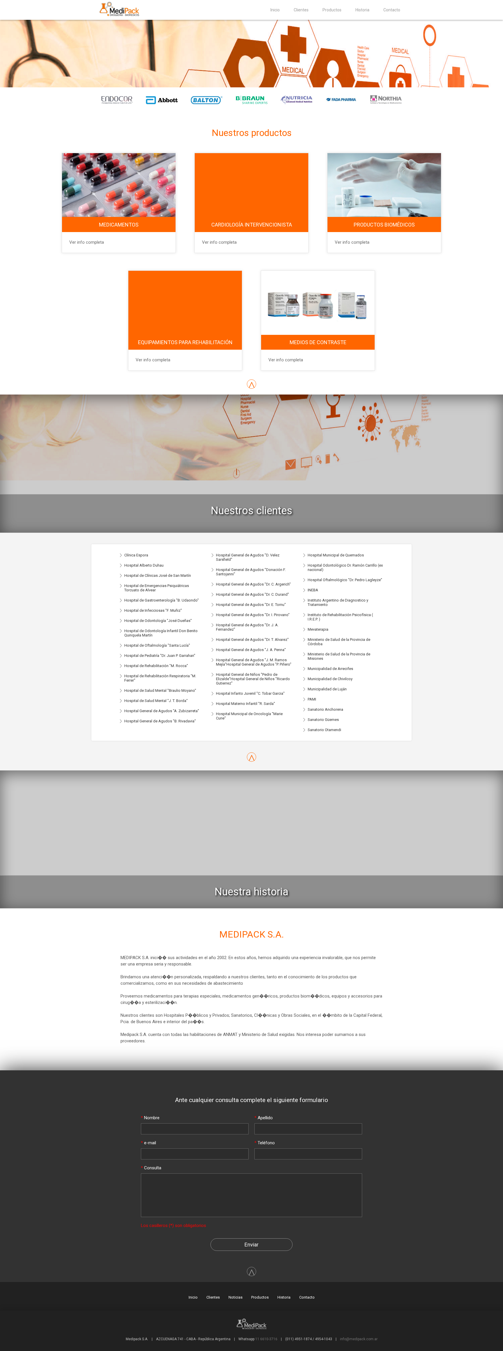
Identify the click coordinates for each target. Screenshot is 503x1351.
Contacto (391, 10)
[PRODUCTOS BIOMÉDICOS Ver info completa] (384, 147)
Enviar (251, 1245)
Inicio (275, 10)
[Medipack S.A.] (121, 16)
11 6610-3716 (266, 1339)
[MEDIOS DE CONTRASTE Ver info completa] (318, 264)
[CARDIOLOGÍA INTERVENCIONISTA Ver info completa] (252, 147)
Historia (362, 10)
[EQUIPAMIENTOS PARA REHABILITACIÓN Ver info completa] (185, 264)
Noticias (235, 1297)
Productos (332, 10)
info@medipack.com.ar (359, 1339)
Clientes (301, 10)
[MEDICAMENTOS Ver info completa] (119, 147)
